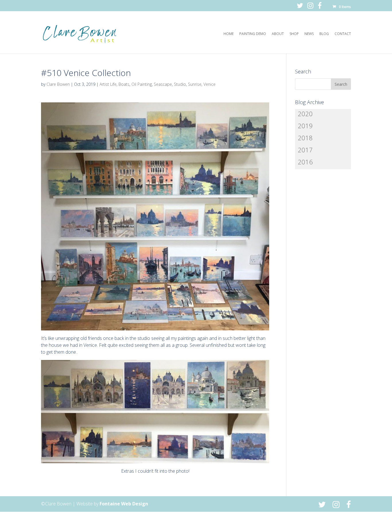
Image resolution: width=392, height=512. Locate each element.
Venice (209, 84)
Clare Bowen (58, 84)
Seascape (163, 84)
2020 (305, 113)
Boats (124, 84)
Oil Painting (141, 84)
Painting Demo (252, 34)
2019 (305, 125)
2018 (305, 137)
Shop (294, 34)
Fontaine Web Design (124, 504)
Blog (324, 34)
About (278, 34)
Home (229, 34)
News (309, 34)
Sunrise (194, 84)
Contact (343, 34)
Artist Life (108, 84)
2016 (305, 161)
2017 (305, 149)
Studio (180, 84)
